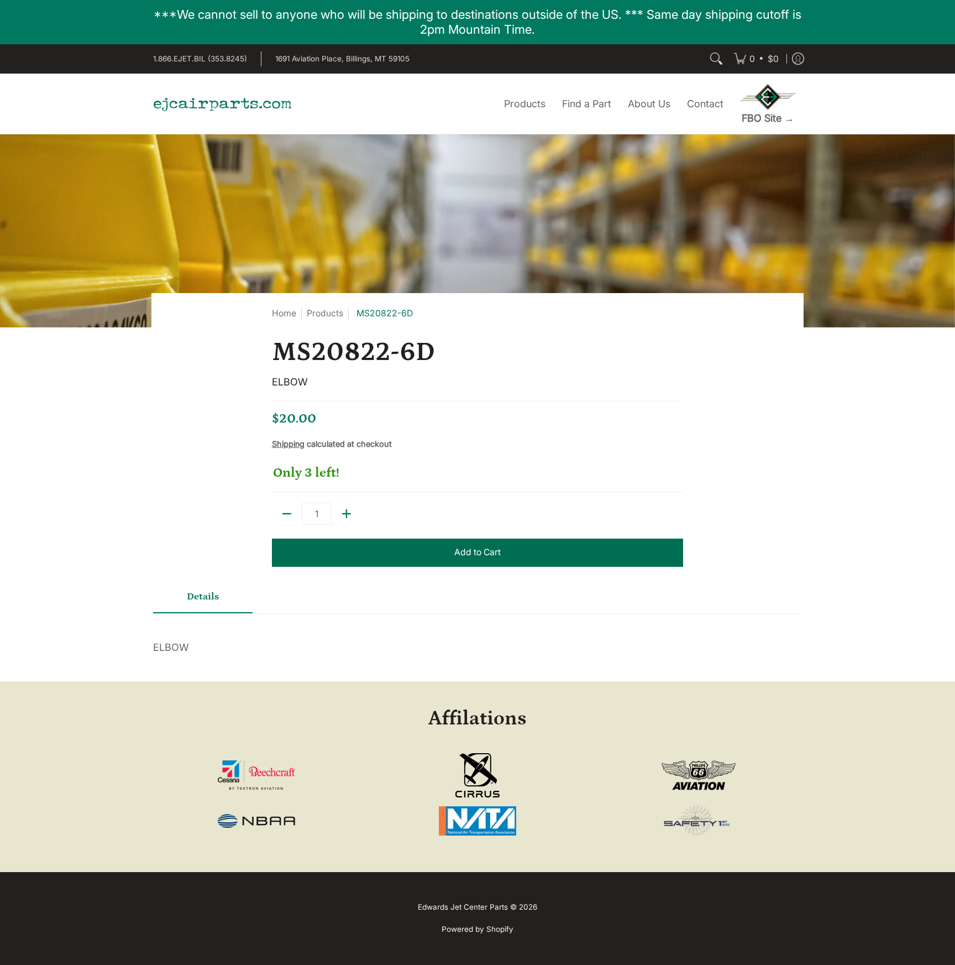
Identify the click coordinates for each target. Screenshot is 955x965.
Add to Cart (477, 552)
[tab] (203, 600)
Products (325, 313)
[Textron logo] (256, 775)
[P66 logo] (698, 775)
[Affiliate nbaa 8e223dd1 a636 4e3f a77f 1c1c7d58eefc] (256, 821)
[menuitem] (756, 59)
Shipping (288, 443)
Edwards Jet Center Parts (463, 907)
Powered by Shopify (477, 929)
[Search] (716, 59)
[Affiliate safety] (698, 820)
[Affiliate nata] (477, 821)
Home (284, 313)
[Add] (346, 514)
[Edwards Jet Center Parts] (222, 104)
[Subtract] (287, 514)
